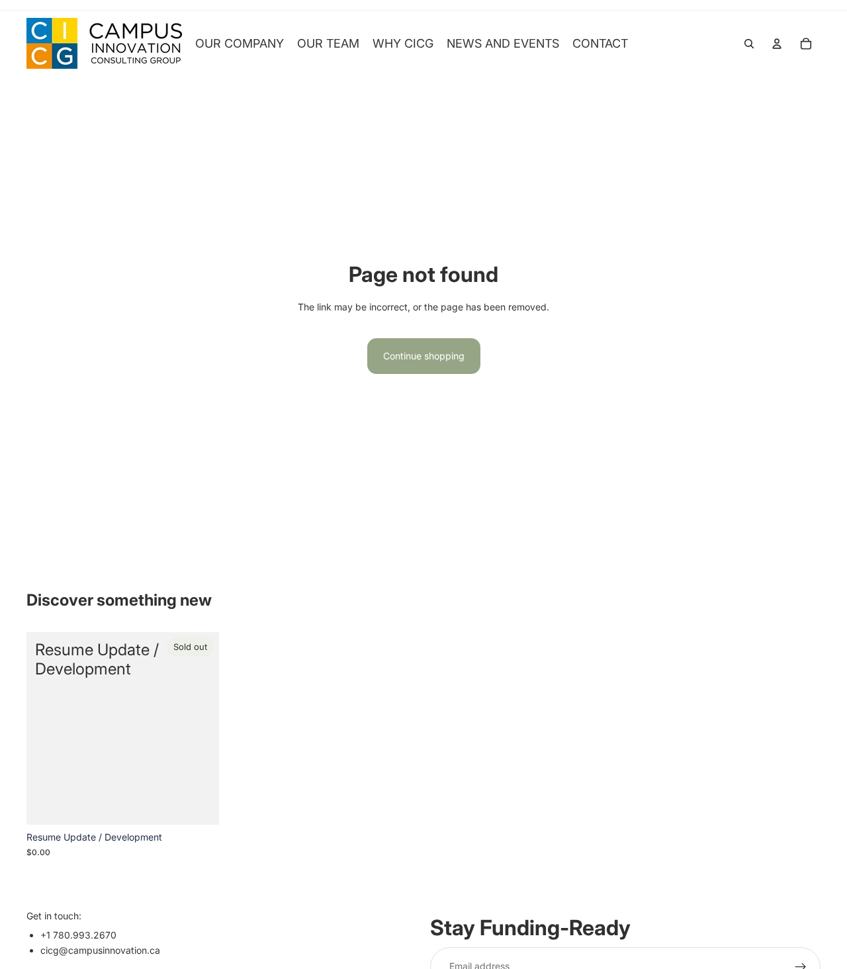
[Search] (749, 43)
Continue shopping (424, 355)
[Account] (776, 43)
